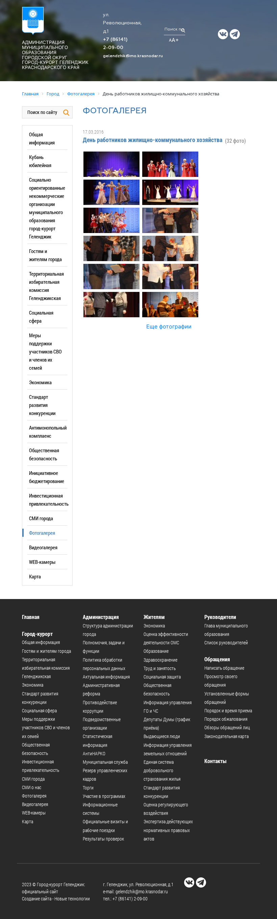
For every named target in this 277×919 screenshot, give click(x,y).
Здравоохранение (160, 660)
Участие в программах (104, 796)
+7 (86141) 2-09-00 (130, 898)
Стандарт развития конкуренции (42, 404)
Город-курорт (37, 633)
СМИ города (41, 518)
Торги (88, 787)
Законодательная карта (226, 736)
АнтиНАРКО (94, 753)
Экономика (40, 382)
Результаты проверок (103, 838)
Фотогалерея (42, 532)
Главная (31, 616)
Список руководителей (226, 642)
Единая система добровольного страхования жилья (162, 770)
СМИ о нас (31, 787)
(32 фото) (235, 140)
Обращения (217, 659)
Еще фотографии (169, 326)
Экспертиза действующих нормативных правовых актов (168, 830)
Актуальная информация (106, 676)
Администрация (101, 616)
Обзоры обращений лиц (227, 727)
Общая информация (41, 642)
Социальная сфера (39, 710)
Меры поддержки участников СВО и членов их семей (45, 351)
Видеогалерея (43, 547)
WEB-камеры (42, 561)
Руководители (220, 616)
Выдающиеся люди (162, 736)
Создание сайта (36, 898)
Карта (35, 576)
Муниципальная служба (105, 762)
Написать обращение (224, 668)
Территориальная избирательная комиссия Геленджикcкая (46, 668)
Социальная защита (162, 676)
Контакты (215, 760)
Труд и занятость (160, 668)
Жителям (154, 616)
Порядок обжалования (225, 719)
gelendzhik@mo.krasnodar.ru (133, 56)
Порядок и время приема (228, 710)
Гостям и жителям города (46, 651)
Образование (156, 651)
